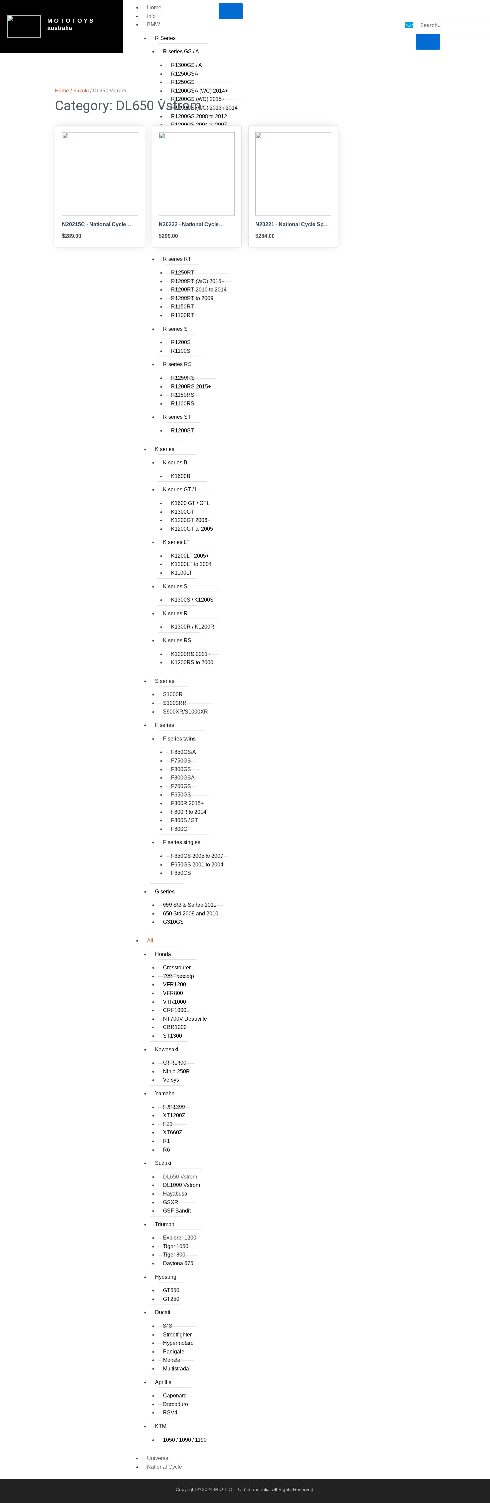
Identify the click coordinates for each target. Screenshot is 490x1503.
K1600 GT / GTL (190, 503)
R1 (166, 1141)
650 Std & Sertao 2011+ (191, 905)
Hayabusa (175, 1194)
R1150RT (182, 306)
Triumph (164, 1224)
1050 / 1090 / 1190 (185, 1440)
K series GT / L (180, 489)
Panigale (173, 1351)
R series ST (177, 417)
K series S (175, 586)
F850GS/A (183, 752)
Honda (163, 954)
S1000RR (175, 703)
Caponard (175, 1395)
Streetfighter (177, 1334)
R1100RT (182, 315)
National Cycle (164, 1467)
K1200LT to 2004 (191, 564)
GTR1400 (174, 1063)
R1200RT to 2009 (192, 298)
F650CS (181, 873)
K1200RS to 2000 (192, 662)
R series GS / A (181, 51)
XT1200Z (174, 1115)
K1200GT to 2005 (192, 529)
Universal (158, 1458)
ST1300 (172, 1036)
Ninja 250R (176, 1071)
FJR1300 (174, 1107)
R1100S (180, 351)
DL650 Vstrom (180, 1177)
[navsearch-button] (420, 10)
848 (167, 1326)
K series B (175, 462)
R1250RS (183, 378)
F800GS (181, 769)
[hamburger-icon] (231, 11)
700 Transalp (178, 976)
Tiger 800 (174, 1254)
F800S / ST (184, 820)
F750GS (181, 760)
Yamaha (165, 1093)
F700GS (181, 786)
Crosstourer (177, 967)
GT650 (171, 1290)
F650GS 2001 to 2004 (197, 864)
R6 (166, 1150)
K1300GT (182, 512)
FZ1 (168, 1124)
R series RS (177, 364)
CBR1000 (175, 1027)
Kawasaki (166, 1049)
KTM (160, 1426)
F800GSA (183, 777)
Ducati (162, 1312)
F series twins (179, 739)
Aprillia (163, 1382)
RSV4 (170, 1412)
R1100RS (182, 403)
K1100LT (181, 573)
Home (154, 7)
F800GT (181, 829)
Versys (171, 1080)
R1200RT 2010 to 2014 (199, 289)
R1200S (181, 342)
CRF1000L (176, 1010)
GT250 (171, 1299)
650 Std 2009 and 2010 (190, 913)
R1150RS (182, 395)
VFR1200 (174, 984)
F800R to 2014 (188, 812)
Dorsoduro (175, 1404)
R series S (175, 329)
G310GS (173, 922)
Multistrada (176, 1368)
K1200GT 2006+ (190, 520)
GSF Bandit (177, 1211)
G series (165, 891)
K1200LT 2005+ (190, 556)
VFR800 (173, 993)
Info (151, 16)
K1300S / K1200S (192, 600)
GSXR (170, 1202)
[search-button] (428, 42)
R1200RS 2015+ (191, 386)
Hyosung (165, 1277)
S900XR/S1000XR (185, 712)
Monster (172, 1360)
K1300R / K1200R (192, 627)
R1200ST (182, 430)
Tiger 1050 (175, 1246)
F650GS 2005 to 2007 (197, 856)
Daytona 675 (178, 1263)
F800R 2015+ (187, 803)
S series (164, 681)
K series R (175, 613)
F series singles (181, 842)
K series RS (177, 640)
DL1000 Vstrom (181, 1185)
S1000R (173, 694)
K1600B (180, 476)
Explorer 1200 (179, 1238)
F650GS (181, 794)
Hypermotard (178, 1343)
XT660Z (172, 1132)
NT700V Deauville (185, 1019)
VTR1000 (174, 1002)
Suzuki (163, 1163)
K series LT (176, 542)
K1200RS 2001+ (191, 654)
